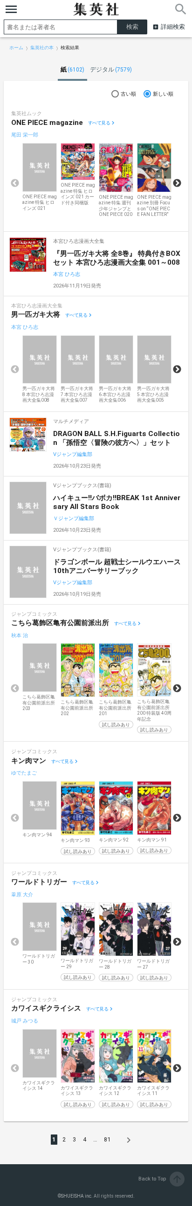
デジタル (111, 69)
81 (107, 1139)
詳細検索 (173, 26)
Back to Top (160, 1179)
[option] (39, 177)
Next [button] (177, 183)
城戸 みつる (24, 1021)
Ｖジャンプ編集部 (73, 518)
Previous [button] (15, 183)
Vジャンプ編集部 (72, 454)
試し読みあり (116, 724)
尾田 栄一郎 (24, 135)
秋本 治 (19, 635)
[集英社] (96, 9)
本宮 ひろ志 (66, 274)
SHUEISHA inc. (77, 1196)
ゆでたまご (24, 773)
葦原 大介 (22, 895)
